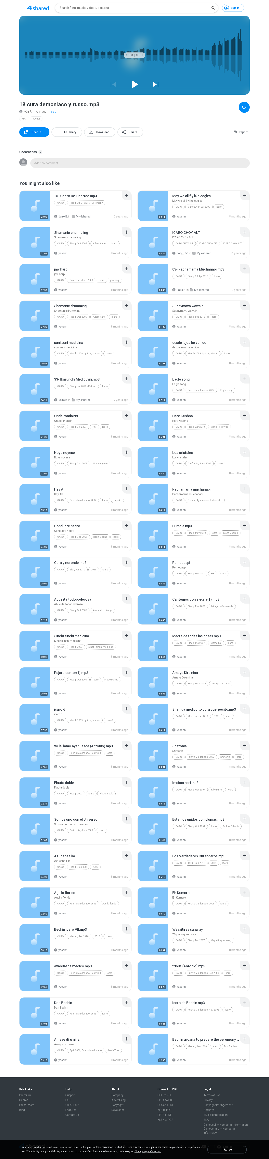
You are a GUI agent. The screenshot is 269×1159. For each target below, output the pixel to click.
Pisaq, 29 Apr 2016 (198, 276)
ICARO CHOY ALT (184, 243)
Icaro (60, 203)
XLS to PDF (164, 1109)
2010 (93, 569)
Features (70, 1109)
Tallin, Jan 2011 (196, 863)
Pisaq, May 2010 (197, 533)
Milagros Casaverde (222, 606)
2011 (217, 716)
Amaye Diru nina (221, 683)
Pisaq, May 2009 (197, 683)
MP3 (24, 118)
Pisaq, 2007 (76, 647)
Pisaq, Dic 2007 (78, 427)
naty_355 (182, 253)
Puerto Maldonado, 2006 (83, 903)
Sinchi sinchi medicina (100, 647)
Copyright (117, 1105)
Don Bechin (230, 1046)
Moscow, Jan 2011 (198, 716)
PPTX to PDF (165, 1100)
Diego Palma (111, 679)
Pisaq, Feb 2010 (196, 316)
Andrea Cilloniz (231, 826)
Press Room (26, 1105)
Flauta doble (106, 793)
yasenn (181, 216)
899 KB (36, 118)
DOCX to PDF (165, 1105)
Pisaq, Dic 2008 (78, 867)
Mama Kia (216, 643)
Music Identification (216, 1114)
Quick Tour (72, 1105)
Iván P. (28, 111)
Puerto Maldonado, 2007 (201, 390)
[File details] (34, 206)
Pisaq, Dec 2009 (78, 463)
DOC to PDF (165, 1095)
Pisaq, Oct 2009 (78, 243)
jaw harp (114, 280)
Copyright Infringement (218, 1105)
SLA (206, 1119)
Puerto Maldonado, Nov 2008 (203, 1009)
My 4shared (83, 216)
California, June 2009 (81, 280)
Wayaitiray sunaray (221, 940)
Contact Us (72, 1114)
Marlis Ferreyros (219, 427)
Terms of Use (212, 1095)
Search (23, 1100)
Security (209, 1109)
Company (117, 1095)
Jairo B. (63, 216)
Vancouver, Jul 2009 (199, 206)
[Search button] (213, 8)
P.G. (94, 427)
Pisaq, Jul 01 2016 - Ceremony (86, 203)
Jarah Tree (113, 1050)
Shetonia (225, 757)
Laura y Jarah (230, 533)
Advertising (118, 1100)
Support (70, 1095)
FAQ (67, 1100)
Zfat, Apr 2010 (77, 569)
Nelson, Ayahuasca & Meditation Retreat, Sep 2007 (206, 500)
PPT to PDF (165, 1114)
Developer (117, 1109)
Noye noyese (100, 463)
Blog (22, 1109)
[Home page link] (38, 8)
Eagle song (226, 390)
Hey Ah (117, 500)
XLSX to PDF (165, 1119)
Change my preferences (147, 1151)
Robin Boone (100, 537)
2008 (95, 867)
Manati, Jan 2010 (79, 936)
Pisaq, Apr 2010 (196, 427)
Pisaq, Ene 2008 (196, 606)
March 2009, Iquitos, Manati (85, 353)
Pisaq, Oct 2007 (78, 610)
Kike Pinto (216, 789)
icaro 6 (109, 720)
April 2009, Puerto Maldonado (86, 1050)
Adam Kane (99, 243)
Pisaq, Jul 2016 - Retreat (83, 386)
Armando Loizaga (102, 610)
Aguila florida (109, 903)
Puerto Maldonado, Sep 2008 (85, 753)
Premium (25, 1095)
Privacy (208, 1100)
